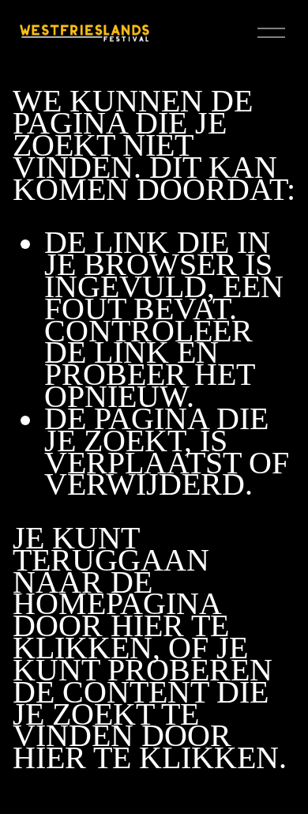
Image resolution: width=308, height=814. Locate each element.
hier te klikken (121, 637)
